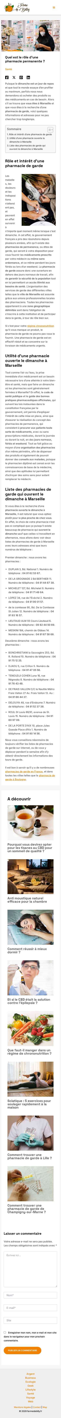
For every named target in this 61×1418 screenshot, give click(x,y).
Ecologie (31, 1381)
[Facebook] (6, 77)
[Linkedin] (28, 77)
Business (30, 1377)
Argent (30, 1373)
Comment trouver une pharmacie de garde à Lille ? (29, 1156)
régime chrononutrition (40, 325)
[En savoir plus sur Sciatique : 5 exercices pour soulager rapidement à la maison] (30, 1079)
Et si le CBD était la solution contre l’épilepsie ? (28, 1001)
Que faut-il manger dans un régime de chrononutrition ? (29, 1052)
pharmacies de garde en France (24, 771)
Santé (8, 69)
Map (45, 1407)
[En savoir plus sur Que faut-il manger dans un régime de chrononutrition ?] (30, 1028)
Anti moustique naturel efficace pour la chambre (27, 900)
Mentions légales (22, 1407)
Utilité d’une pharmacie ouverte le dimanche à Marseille (27, 140)
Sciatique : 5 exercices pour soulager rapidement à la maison (29, 1104)
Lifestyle (31, 1389)
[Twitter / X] (14, 77)
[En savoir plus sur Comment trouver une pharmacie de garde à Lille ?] (30, 1132)
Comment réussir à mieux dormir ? (27, 950)
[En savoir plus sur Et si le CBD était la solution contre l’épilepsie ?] (30, 977)
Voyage (30, 1397)
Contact (37, 1407)
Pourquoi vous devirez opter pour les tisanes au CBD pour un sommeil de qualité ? (29, 847)
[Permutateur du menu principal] (54, 7)
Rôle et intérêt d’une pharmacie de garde (30, 134)
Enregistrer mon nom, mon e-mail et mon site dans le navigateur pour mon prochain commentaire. (30, 1336)
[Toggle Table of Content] (48, 130)
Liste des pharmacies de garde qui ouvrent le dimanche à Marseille (27, 147)
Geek (30, 1385)
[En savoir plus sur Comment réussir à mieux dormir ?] (30, 927)
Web (30, 1401)
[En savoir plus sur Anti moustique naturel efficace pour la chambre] (30, 876)
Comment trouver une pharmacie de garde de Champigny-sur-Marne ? (26, 1208)
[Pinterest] (21, 77)
